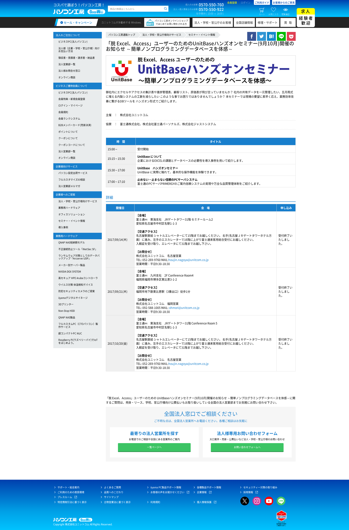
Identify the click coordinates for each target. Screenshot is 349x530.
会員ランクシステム (69, 118)
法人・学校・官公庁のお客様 (212, 22)
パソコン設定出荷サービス (72, 173)
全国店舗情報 (244, 22)
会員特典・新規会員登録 (71, 99)
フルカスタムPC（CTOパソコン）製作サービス (78, 325)
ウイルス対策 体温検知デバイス (75, 285)
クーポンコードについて (71, 145)
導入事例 (63, 227)
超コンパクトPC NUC (70, 333)
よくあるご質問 (112, 487)
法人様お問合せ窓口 (69, 71)
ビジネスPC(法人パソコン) (72, 41)
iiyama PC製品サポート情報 (165, 487)
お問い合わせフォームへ (247, 447)
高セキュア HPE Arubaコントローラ (78, 278)
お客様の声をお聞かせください (167, 492)
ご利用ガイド (262, 2)
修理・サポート (268, 22)
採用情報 (248, 492)
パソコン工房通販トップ (121, 35)
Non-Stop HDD (66, 311)
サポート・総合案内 (68, 487)
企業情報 (202, 492)
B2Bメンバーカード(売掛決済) (74, 125)
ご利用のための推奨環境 (71, 492)
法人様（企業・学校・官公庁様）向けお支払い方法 (79, 49)
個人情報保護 (204, 502)
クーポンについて (68, 138)
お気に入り (273, 14)
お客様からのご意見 (284, 2)
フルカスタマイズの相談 (71, 179)
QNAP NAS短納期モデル (71, 242)
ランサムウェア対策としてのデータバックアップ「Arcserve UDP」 (79, 257)
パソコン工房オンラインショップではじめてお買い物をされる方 (171, 22)
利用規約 (155, 502)
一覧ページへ (154, 447)
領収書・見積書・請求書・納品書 (76, 58)
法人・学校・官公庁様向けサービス (161, 35)
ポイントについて (68, 132)
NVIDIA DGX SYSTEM (69, 271)
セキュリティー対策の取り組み (260, 487)
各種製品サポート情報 (209, 487)
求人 (306, 17)
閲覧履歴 (286, 14)
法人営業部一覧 (66, 64)
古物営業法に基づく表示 (117, 502)
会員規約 (63, 112)
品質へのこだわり (113, 492)
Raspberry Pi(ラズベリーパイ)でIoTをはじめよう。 (78, 341)
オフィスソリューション (71, 214)
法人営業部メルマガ (69, 186)
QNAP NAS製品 (66, 317)
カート (262, 14)
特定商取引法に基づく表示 (72, 502)
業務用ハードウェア (69, 208)
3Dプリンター (66, 304)
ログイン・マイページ (70, 105)
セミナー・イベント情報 (201, 35)
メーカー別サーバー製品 (71, 265)
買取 (289, 22)
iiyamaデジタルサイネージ (73, 298)
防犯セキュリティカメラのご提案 (76, 291)
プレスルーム (65, 497)
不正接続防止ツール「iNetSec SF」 (77, 249)
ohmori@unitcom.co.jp (184, 308)
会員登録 (232, 2)
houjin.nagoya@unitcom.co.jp (188, 260)
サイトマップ (111, 497)
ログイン (245, 2)
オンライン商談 (66, 77)
